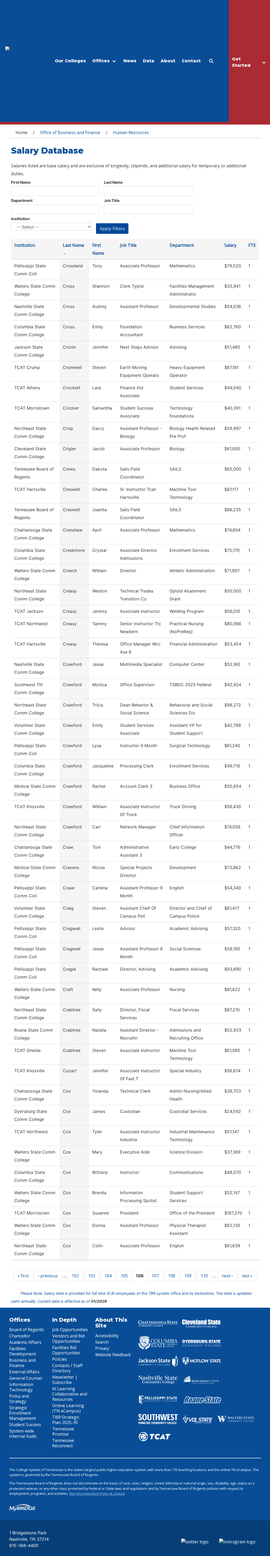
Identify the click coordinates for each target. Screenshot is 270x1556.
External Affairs (24, 1372)
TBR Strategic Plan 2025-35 (65, 1419)
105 (124, 1276)
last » (247, 1276)
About (168, 60)
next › (227, 1276)
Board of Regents (26, 1329)
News (130, 60)
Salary (230, 245)
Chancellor (19, 1336)
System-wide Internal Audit (22, 1433)
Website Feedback (113, 1355)
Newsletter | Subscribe (65, 1379)
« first (23, 1276)
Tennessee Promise (63, 1431)
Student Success (25, 1424)
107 (155, 1276)
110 (204, 1276)
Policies (59, 1359)
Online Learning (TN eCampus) (68, 1408)
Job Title (111, 200)
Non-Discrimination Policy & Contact (97, 1493)
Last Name (113, 182)
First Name (20, 182)
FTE (252, 245)
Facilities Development (22, 1351)
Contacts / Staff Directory (67, 1368)
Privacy (102, 1348)
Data (148, 60)
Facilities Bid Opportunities (66, 1350)
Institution (20, 218)
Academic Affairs (25, 1342)
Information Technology (21, 1387)
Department (21, 200)
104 (108, 1276)
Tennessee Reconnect (63, 1443)
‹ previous (48, 1276)
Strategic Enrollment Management (22, 1413)
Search (102, 1342)
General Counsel (25, 1378)
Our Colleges (70, 60)
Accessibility (107, 1336)
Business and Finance (22, 1362)
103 (91, 1276)
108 (171, 1276)
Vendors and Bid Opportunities (68, 1338)
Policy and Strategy (19, 1398)
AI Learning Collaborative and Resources (69, 1394)
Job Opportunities (70, 1329)
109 (187, 1276)
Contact (191, 60)
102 (75, 1276)
